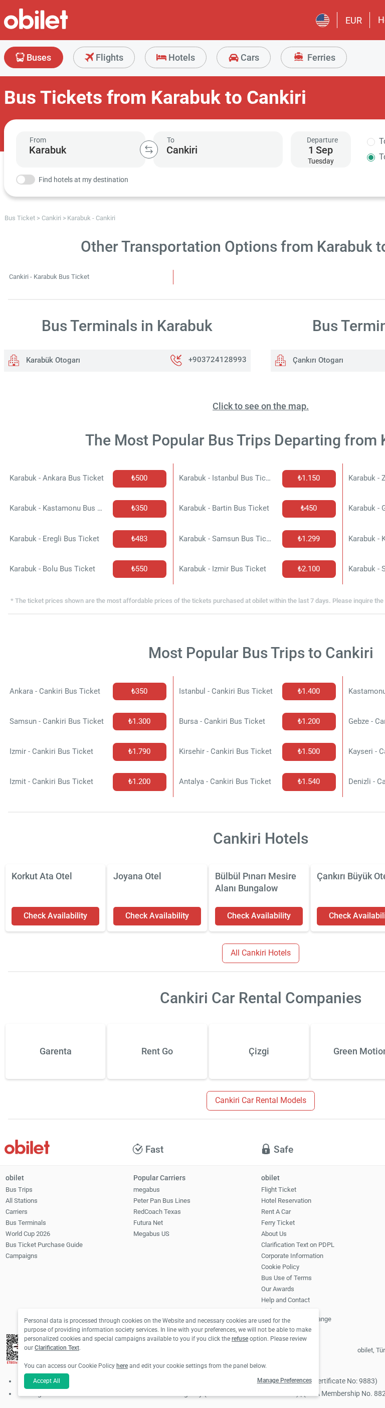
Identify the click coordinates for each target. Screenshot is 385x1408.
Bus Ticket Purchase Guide (44, 1244)
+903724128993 (217, 360)
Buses (38, 57)
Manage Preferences (284, 1380)
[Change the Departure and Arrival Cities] (149, 149)
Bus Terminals (26, 1222)
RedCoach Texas (157, 1211)
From (38, 140)
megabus (146, 1189)
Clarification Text (57, 1347)
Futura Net (148, 1222)
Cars (249, 57)
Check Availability (55, 915)
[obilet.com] (60, 28)
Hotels (180, 57)
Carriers (17, 1211)
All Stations (22, 1200)
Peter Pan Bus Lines (161, 1200)
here (122, 1365)
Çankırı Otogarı (317, 360)
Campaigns (22, 1256)
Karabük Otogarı (52, 360)
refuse (240, 1338)
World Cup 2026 (28, 1233)
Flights (108, 57)
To (170, 140)
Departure (322, 140)
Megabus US (151, 1233)
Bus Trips (19, 1189)
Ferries (320, 57)
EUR (353, 20)
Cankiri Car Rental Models (260, 1100)
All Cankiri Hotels (261, 953)
